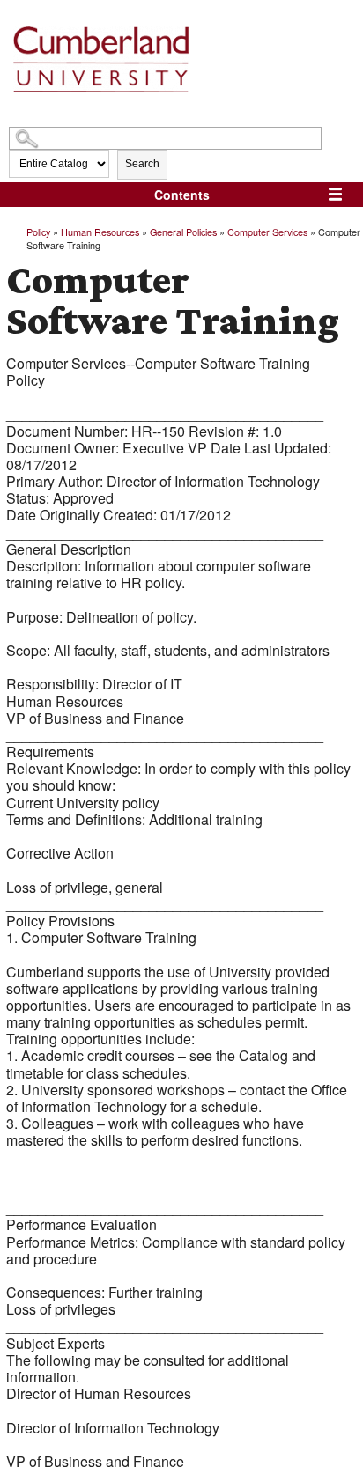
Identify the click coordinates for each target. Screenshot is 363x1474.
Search (142, 164)
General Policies (183, 232)
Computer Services (267, 232)
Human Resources (100, 232)
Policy (38, 232)
